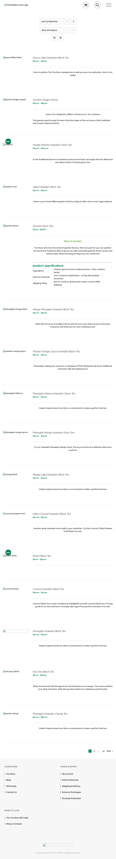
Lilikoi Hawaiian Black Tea (47, 187)
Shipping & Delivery (71, 786)
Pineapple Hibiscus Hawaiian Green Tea (54, 393)
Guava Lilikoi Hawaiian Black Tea (51, 57)
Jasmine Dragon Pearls (45, 99)
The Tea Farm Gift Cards (17, 818)
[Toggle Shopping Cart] (85, 5)
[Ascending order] (74, 21)
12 (104, 751)
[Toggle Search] (97, 5)
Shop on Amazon (14, 824)
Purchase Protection (71, 798)
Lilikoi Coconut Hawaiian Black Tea (52, 513)
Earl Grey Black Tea (43, 671)
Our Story (10, 774)
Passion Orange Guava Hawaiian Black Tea (56, 351)
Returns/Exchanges (71, 792)
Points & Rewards (70, 780)
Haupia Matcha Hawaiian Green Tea (52, 144)
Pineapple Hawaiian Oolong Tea (50, 713)
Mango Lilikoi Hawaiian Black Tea (51, 474)
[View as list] (60, 38)
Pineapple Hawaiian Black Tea (49, 631)
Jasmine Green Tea (43, 226)
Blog (8, 780)
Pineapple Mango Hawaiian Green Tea (53, 432)
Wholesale (11, 786)
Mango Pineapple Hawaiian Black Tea (53, 309)
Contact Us (11, 792)
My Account (67, 774)
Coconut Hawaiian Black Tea (48, 589)
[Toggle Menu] (108, 5)
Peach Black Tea (42, 556)
